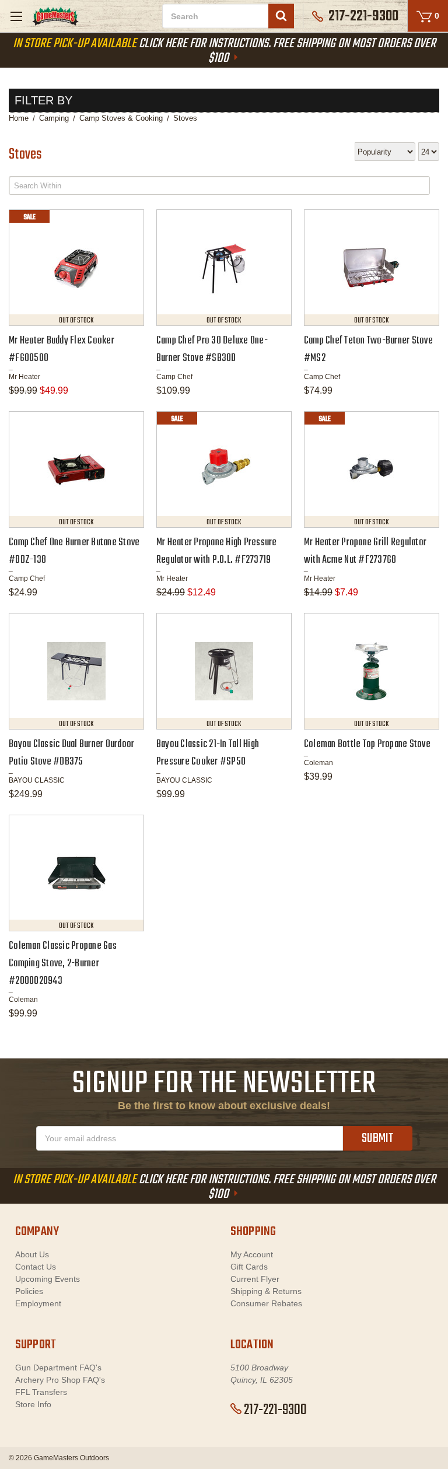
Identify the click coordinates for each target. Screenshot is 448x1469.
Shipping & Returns (266, 1291)
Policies (29, 1291)
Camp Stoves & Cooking (121, 118)
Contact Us (35, 1266)
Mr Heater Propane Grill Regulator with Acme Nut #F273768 (365, 551)
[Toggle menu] (16, 16)
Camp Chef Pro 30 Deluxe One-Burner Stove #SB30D (212, 349)
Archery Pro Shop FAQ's (60, 1379)
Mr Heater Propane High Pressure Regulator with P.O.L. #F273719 (216, 551)
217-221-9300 (275, 1410)
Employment (38, 1303)
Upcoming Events (47, 1279)
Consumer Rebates (266, 1303)
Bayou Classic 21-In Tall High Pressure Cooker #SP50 (207, 753)
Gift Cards (249, 1266)
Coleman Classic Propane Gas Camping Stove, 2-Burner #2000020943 (63, 964)
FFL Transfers (41, 1392)
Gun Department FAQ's (58, 1367)
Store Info (33, 1404)
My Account (251, 1254)
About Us (32, 1254)
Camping (54, 118)
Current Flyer (254, 1279)
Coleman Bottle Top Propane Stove (367, 744)
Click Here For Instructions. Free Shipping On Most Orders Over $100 (224, 51)
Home (19, 118)
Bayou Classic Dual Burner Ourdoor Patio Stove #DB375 (71, 753)
